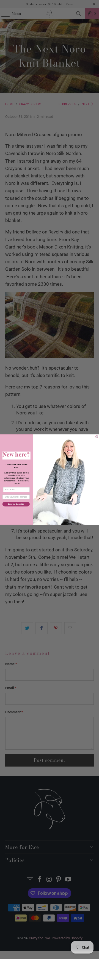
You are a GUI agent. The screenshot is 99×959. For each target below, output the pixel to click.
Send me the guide (16, 504)
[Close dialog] (96, 436)
